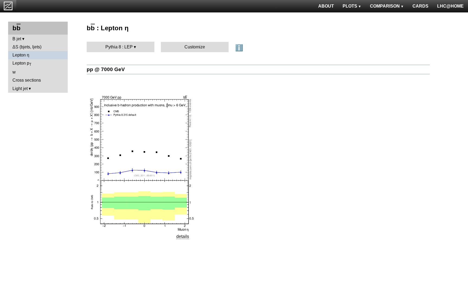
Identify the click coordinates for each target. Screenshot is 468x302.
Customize (194, 47)
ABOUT (326, 6)
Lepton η (20, 55)
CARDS (420, 6)
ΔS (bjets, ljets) (26, 47)
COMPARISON (385, 6)
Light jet (20, 88)
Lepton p (21, 64)
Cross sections (26, 80)
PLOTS (350, 6)
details (182, 236)
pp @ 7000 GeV (106, 69)
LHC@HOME (450, 6)
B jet (16, 38)
